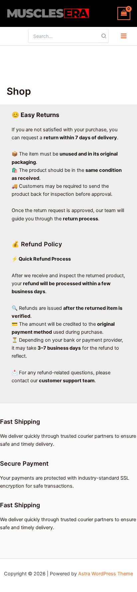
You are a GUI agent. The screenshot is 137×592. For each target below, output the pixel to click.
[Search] (104, 36)
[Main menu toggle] (123, 36)
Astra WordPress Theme (105, 574)
